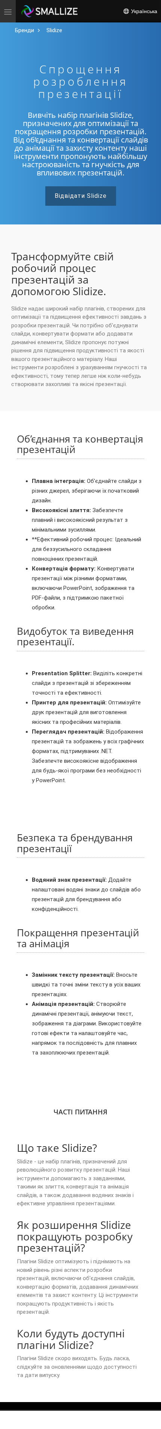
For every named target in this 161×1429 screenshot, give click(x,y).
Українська (143, 11)
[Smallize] (49, 11)
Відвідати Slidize (81, 195)
